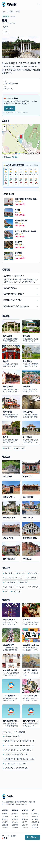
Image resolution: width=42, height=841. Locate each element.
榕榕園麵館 (23, 582)
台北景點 (5, 816)
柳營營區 (7, 448)
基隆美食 (15, 814)
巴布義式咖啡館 (9, 582)
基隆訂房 (25, 814)
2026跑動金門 (20, 732)
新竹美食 (15, 822)
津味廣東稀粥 (33, 587)
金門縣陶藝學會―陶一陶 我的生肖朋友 (17, 750)
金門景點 (11, 11)
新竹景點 (5, 822)
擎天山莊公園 (19, 448)
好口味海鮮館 (31, 578)
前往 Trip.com (32, 837)
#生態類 (5, 27)
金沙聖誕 (7, 732)
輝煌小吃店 (16, 591)
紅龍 (5, 591)
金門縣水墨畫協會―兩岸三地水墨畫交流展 (18, 745)
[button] (21, 137)
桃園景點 (5, 819)
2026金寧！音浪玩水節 (12, 736)
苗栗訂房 (25, 825)
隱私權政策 (35, 822)
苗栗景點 (5, 825)
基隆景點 (5, 814)
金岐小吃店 (20, 587)
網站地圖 (35, 828)
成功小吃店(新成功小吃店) (13, 578)
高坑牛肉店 (20, 573)
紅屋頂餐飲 (33, 573)
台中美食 (15, 828)
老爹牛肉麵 (8, 587)
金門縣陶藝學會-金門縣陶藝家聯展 (16, 768)
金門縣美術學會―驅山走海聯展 (15, 763)
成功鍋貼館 (8, 573)
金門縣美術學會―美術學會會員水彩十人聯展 (19, 759)
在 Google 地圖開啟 (11, 157)
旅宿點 (12, 4)
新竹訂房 (25, 822)
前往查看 (9, 108)
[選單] (38, 4)
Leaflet (19, 153)
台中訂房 (25, 828)
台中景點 (5, 828)
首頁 (3, 11)
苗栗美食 (15, 825)
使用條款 (35, 825)
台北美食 (15, 816)
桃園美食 (15, 819)
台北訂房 (25, 816)
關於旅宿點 (35, 814)
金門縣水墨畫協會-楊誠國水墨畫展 (16, 754)
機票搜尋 (35, 819)
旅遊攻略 (35, 816)
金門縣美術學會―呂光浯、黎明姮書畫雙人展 (19, 741)
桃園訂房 (25, 819)
